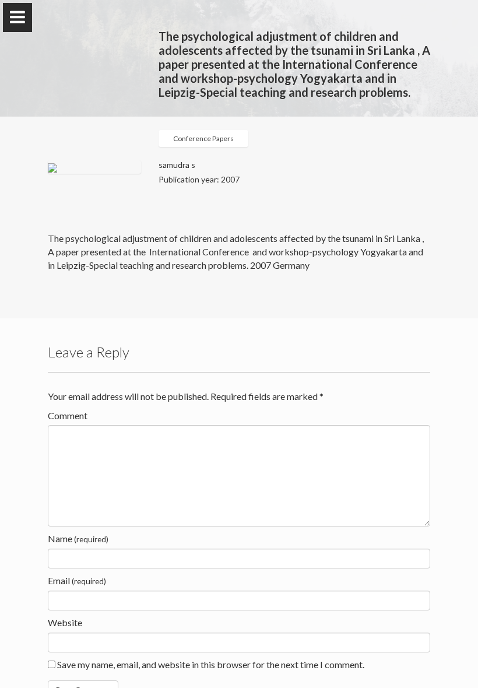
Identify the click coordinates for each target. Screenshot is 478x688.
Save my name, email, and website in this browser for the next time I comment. (210, 664)
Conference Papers (203, 138)
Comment (67, 415)
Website (65, 622)
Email (77, 580)
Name (78, 538)
